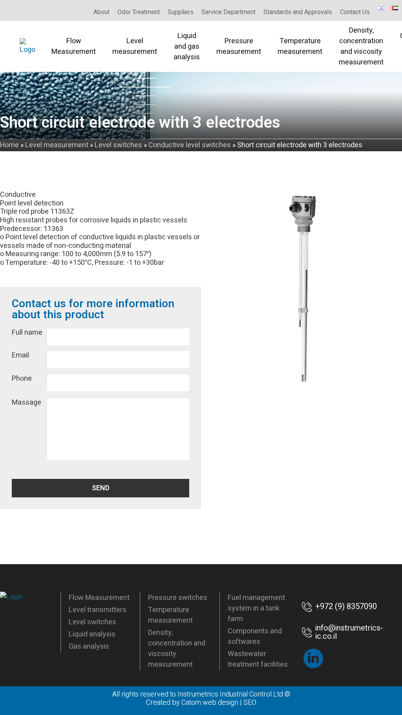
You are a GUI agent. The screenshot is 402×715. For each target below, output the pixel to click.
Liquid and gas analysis (187, 46)
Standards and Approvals (297, 12)
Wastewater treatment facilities (258, 659)
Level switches (92, 622)
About (101, 12)
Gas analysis (89, 646)
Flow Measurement (73, 46)
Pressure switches (177, 597)
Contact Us (355, 12)
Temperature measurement (300, 46)
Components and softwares (255, 636)
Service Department (228, 12)
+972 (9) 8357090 (346, 606)
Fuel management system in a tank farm (256, 608)
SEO (249, 702)
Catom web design (209, 702)
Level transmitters (97, 610)
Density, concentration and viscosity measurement (361, 46)
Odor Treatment (138, 12)
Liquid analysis (92, 634)
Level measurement (134, 46)
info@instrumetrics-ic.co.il (349, 632)
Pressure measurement (238, 46)
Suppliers (181, 12)
